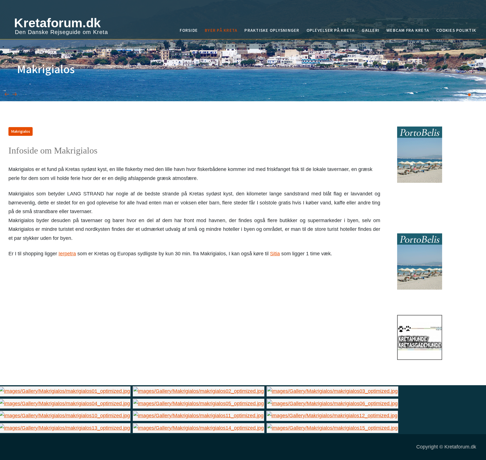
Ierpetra (67, 253)
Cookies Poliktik (456, 30)
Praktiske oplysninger (271, 30)
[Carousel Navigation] (243, 87)
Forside (189, 30)
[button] (469, 94)
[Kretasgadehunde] (419, 337)
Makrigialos (20, 131)
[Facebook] (474, 44)
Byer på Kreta (221, 30)
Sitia (275, 253)
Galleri (370, 30)
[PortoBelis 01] (419, 154)
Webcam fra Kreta (407, 30)
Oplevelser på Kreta (331, 30)
